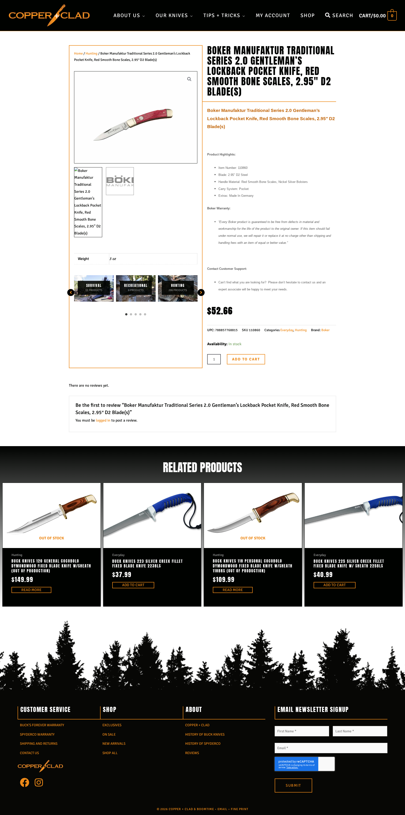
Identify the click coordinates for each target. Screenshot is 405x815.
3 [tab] (135, 314)
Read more (31, 590)
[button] (189, 79)
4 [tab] (140, 314)
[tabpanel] (94, 288)
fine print (239, 809)
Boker (325, 330)
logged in (103, 420)
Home (78, 53)
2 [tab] (131, 314)
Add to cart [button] (133, 585)
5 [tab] (145, 314)
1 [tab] (126, 314)
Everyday (286, 330)
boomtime (205, 809)
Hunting (92, 53)
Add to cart (246, 359)
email (222, 809)
